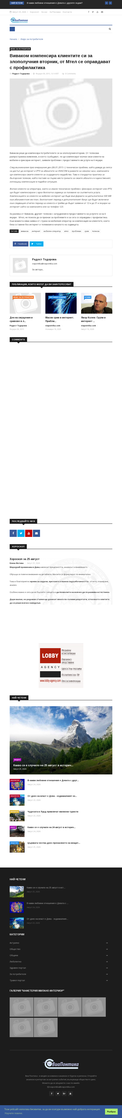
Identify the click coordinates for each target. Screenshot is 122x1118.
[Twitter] (93, 11)
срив (87, 231)
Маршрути (14, 811)
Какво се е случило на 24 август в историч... (52, 827)
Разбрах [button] (111, 1111)
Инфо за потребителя (31, 39)
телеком (95, 231)
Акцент (17, 760)
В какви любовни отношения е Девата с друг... (53, 780)
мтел (66, 231)
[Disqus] (61, 383)
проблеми (76, 231)
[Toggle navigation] (12, 29)
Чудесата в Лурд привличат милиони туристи (53, 811)
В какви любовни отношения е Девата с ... (47, 903)
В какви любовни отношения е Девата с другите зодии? (55, 3)
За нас (44, 12)
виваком (24, 231)
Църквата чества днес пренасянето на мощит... (54, 843)
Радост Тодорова (21, 73)
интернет (36, 231)
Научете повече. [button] (14, 1113)
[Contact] (102, 11)
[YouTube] (70, 1093)
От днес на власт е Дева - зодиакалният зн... (52, 796)
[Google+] (64, 1093)
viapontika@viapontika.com (44, 263)
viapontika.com (52, 325)
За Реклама (55, 12)
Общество (14, 843)
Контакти (67, 12)
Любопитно (14, 780)
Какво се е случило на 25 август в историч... (43, 765)
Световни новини (57, 297)
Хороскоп (34, 12)
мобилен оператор (52, 231)
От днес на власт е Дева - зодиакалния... (47, 919)
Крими (88, 297)
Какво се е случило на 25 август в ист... (46, 887)
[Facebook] (88, 11)
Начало (13, 39)
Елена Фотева (17, 563)
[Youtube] (97, 11)
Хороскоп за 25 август (25, 559)
